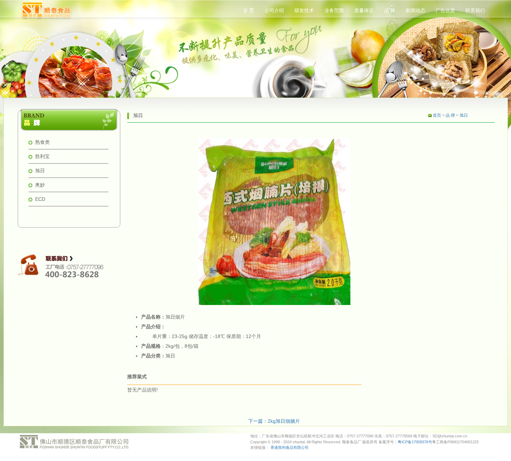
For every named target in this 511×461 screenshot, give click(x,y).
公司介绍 (274, 10)
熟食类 (42, 142)
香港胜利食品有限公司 (289, 447)
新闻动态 (415, 10)
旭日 (40, 170)
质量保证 (364, 10)
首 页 (248, 10)
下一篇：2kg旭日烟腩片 (274, 421)
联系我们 (475, 10)
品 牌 (389, 10)
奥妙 (40, 185)
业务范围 (334, 10)
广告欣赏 (445, 10)
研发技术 (304, 10)
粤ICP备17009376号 (415, 442)
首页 (437, 115)
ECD (40, 199)
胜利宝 (42, 156)
